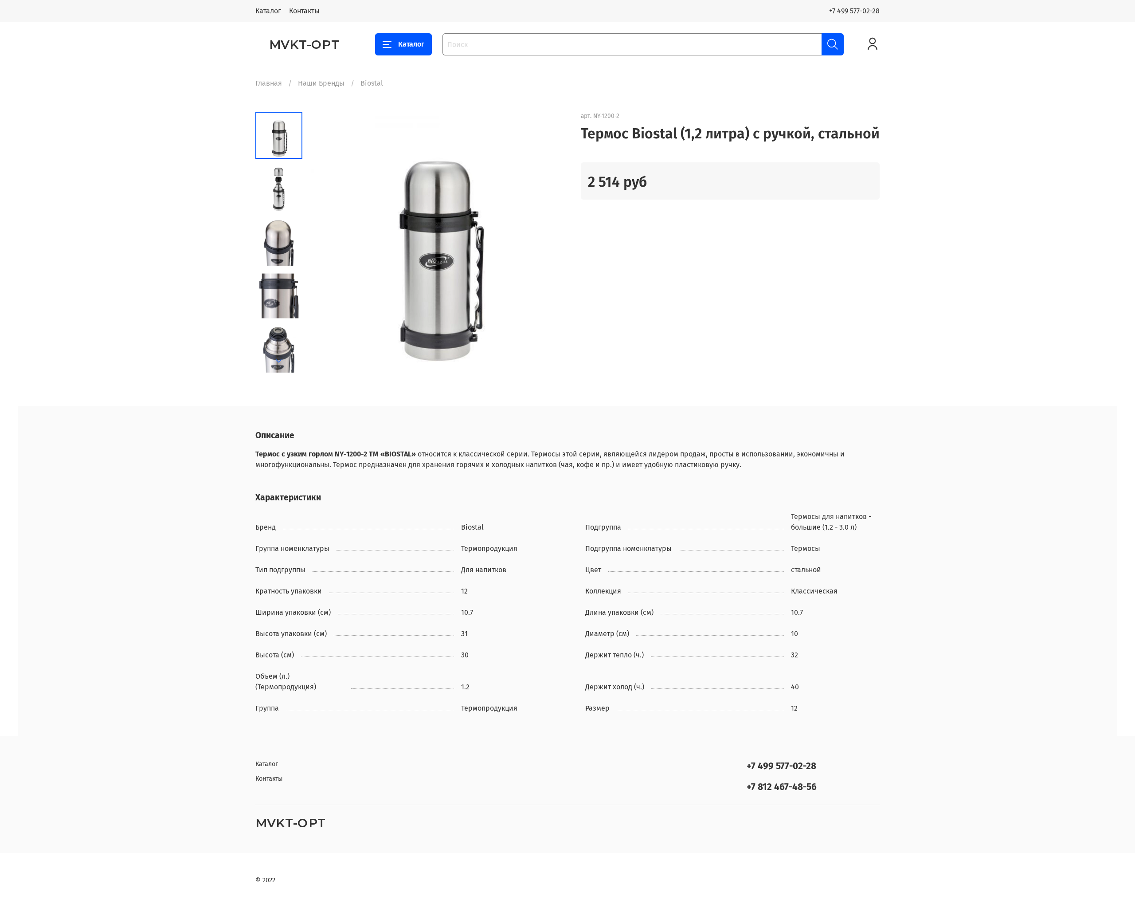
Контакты (304, 11)
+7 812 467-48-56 (782, 787)
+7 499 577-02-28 (854, 11)
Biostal (371, 83)
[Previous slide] (324, 242)
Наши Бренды (321, 83)
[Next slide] (279, 361)
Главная (268, 83)
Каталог (268, 11)
